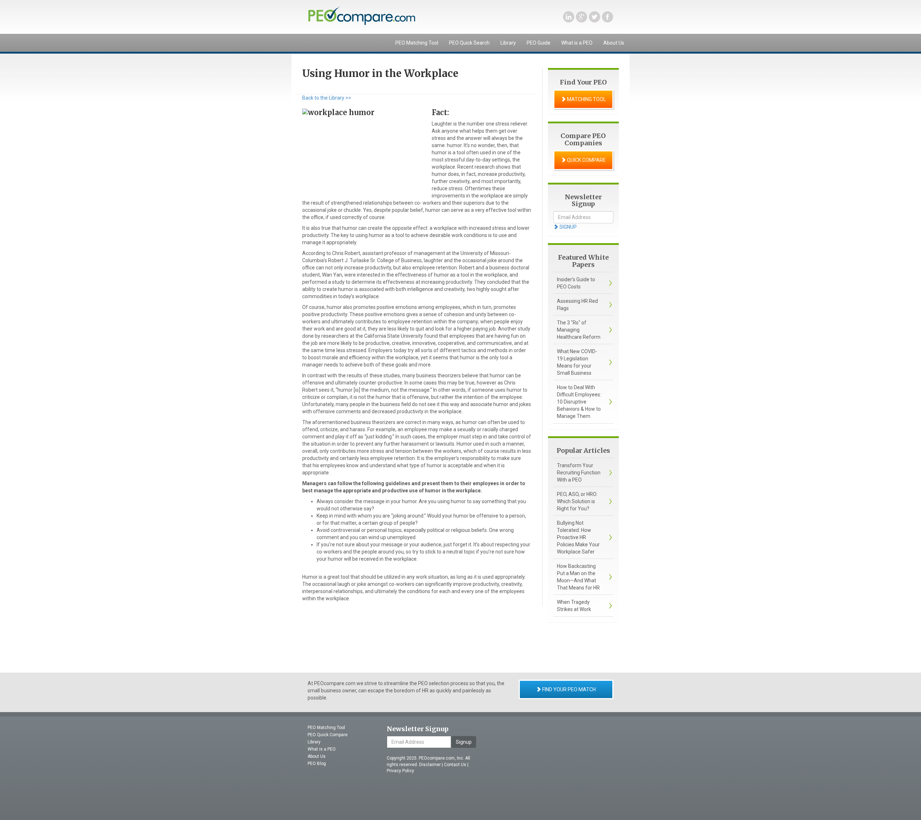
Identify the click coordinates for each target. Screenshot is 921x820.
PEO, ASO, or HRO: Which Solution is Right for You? (577, 501)
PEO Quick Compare (328, 734)
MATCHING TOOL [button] (586, 99)
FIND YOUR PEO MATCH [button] (568, 689)
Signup (464, 742)
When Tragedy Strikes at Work (574, 605)
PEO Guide (538, 43)
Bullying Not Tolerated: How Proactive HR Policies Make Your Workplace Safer (578, 537)
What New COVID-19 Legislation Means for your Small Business (577, 362)
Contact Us (455, 764)
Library (508, 43)
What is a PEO (577, 43)
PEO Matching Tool (416, 43)
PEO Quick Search (469, 43)
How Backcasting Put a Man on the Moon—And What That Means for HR (578, 577)
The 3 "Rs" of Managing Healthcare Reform (578, 330)
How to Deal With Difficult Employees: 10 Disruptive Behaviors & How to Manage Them (579, 401)
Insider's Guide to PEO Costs (576, 283)
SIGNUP (567, 227)
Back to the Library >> (326, 98)
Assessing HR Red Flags (577, 304)
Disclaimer (430, 764)
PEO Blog (317, 763)
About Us (613, 43)
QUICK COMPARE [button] (586, 160)
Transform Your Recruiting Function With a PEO (578, 473)
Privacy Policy (400, 770)
